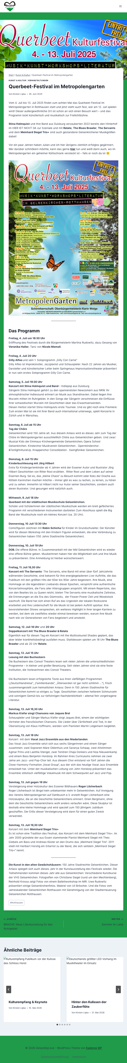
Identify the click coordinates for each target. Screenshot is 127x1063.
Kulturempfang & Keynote (28, 1002)
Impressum (79, 1056)
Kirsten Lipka (19, 94)
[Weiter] (118, 989)
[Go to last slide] (8, 989)
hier (72, 149)
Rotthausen (16, 902)
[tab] (57, 1024)
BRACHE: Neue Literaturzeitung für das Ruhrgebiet (28, 924)
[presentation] (32, 976)
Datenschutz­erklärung (54, 1056)
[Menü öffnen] (120, 6)
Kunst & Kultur (17, 80)
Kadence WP (94, 1048)
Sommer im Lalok (112, 922)
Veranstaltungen (38, 80)
